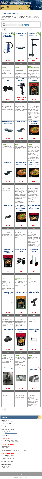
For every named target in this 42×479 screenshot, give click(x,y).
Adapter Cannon (8, 329)
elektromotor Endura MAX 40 (33, 34)
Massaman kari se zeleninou (34, 122)
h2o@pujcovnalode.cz (11, 433)
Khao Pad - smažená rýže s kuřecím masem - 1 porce (34, 207)
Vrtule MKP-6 (8, 162)
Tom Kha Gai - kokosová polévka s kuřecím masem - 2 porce (21, 208)
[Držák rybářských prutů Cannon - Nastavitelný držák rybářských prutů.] (34, 306)
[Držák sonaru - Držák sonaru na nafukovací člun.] (21, 381)
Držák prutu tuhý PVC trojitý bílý (34, 330)
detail (8, 63)
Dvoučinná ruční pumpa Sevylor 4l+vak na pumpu (8, 35)
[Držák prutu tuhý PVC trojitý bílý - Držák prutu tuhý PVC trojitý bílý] (34, 342)
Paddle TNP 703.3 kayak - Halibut (8, 293)
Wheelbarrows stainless (34, 250)
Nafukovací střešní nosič (33, 368)
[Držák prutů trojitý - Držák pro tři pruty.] (8, 384)
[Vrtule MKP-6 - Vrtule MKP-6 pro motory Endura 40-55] (8, 174)
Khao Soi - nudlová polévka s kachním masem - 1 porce (34, 164)
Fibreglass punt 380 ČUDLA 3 (21, 34)
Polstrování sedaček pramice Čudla (8, 122)
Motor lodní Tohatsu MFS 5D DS (21, 79)
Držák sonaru (21, 368)
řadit (4, 23)
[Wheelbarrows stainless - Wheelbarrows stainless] (34, 266)
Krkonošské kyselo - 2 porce (21, 330)
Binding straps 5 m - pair (8, 79)
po (19, 23)
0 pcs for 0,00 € (19, 7)
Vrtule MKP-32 (8, 205)
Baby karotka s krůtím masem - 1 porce (8, 251)
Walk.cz (26, 477)
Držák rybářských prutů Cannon (34, 293)
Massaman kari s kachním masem (21, 163)
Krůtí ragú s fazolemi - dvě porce (34, 79)
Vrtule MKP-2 (21, 121)
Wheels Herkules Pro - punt (21, 250)
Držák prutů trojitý (8, 368)
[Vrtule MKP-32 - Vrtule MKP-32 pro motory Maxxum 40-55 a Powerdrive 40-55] (8, 219)
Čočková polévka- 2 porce (21, 293)
